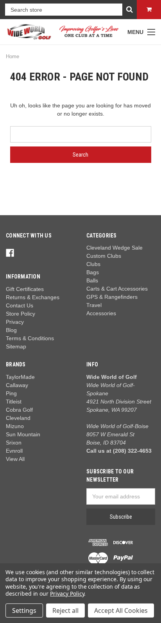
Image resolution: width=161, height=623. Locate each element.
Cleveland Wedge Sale (114, 248)
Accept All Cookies (121, 610)
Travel (94, 305)
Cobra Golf (19, 410)
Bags (92, 272)
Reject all (65, 610)
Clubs (93, 264)
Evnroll (14, 451)
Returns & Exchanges (32, 297)
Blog (11, 330)
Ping (11, 393)
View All (15, 459)
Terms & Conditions (30, 338)
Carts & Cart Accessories (117, 289)
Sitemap (16, 346)
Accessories (101, 313)
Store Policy (20, 314)
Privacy (15, 322)
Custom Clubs (103, 256)
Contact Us (19, 305)
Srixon (13, 442)
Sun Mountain (23, 434)
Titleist (13, 401)
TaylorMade (20, 377)
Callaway (17, 385)
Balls (92, 280)
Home (12, 56)
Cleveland (18, 418)
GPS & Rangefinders (112, 297)
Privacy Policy (67, 593)
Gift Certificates (25, 289)
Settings (24, 610)
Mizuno (15, 426)
